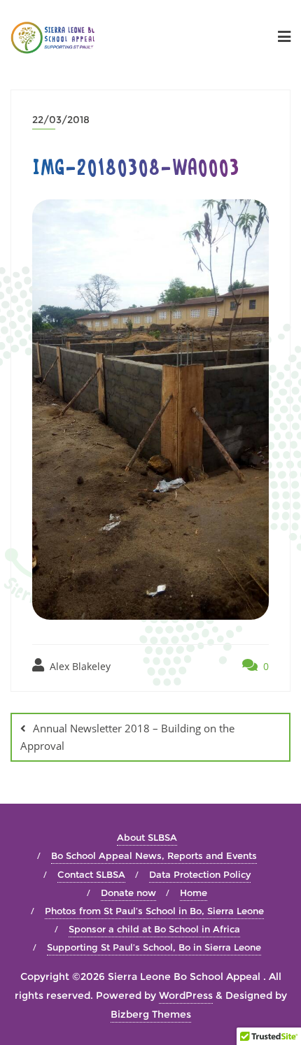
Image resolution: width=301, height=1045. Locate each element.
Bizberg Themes (151, 1014)
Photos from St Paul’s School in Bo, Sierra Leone (154, 910)
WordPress (186, 995)
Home (193, 892)
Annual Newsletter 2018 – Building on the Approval (127, 737)
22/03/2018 (61, 119)
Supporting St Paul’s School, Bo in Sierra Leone (154, 947)
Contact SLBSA (91, 874)
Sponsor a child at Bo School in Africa (154, 928)
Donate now (128, 892)
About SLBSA (147, 837)
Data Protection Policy (200, 874)
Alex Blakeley (79, 666)
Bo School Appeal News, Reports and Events (154, 855)
